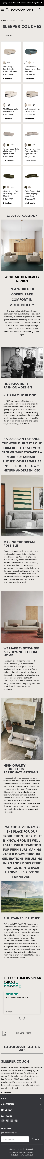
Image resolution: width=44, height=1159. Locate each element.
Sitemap (12, 1149)
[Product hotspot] (11, 257)
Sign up (35, 1139)
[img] (23, 984)
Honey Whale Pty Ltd (25, 1155)
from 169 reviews (11, 986)
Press (20, 1149)
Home (3, 20)
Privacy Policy (30, 1149)
